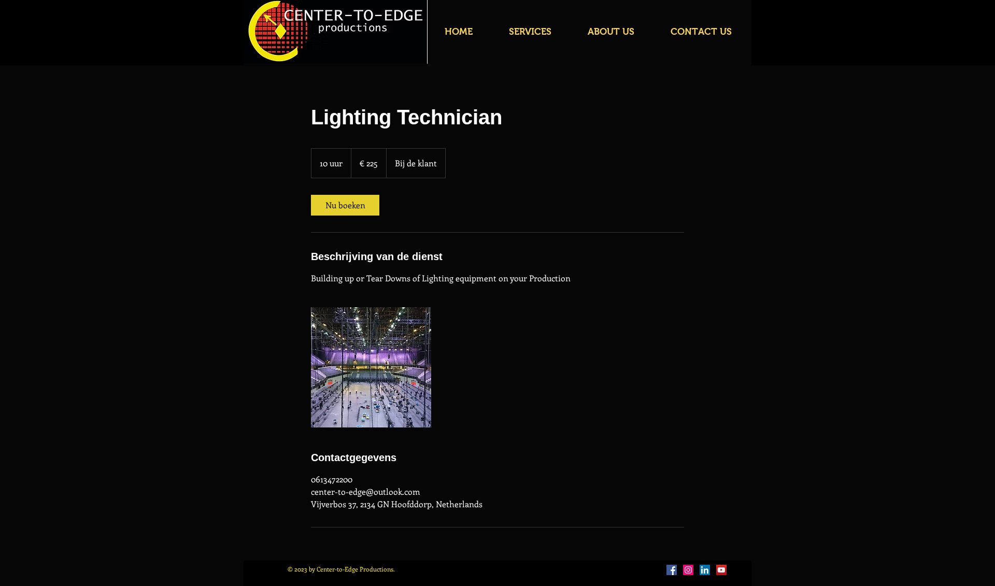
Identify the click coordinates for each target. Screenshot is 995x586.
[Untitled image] (371, 367)
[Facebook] (671, 570)
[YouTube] (721, 570)
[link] (345, 205)
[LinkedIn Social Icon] (705, 570)
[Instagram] (688, 570)
